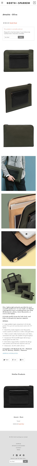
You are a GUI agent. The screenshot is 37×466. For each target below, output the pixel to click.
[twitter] (20, 455)
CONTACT (18, 447)
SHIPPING (18, 443)
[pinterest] (23, 455)
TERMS (18, 449)
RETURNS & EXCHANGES (18, 445)
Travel (18, 421)
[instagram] (16, 455)
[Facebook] (13, 455)
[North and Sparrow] (18, 2)
